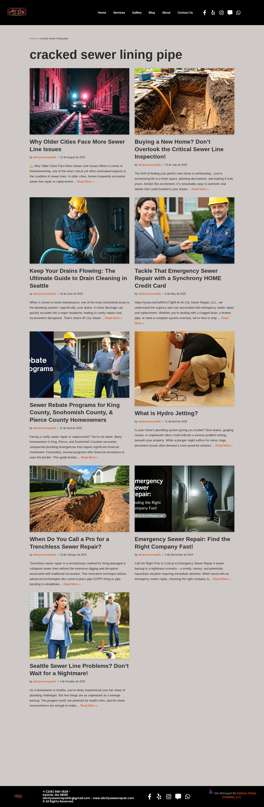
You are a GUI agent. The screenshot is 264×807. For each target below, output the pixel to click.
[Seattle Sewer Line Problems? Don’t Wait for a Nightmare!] (79, 625)
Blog (152, 12)
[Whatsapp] (238, 12)
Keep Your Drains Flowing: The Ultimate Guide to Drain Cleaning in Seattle (78, 278)
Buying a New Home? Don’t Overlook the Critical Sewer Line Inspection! (179, 149)
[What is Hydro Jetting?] (184, 368)
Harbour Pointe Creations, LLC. (239, 795)
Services (119, 12)
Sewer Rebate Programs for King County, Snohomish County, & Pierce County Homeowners (75, 412)
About (166, 12)
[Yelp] (213, 12)
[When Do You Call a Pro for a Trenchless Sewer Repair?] (79, 499)
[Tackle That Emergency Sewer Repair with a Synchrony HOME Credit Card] (184, 230)
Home (102, 12)
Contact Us (185, 12)
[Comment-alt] (230, 12)
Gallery (137, 12)
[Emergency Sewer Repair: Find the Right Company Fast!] (184, 499)
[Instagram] (221, 12)
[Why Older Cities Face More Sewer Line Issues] (79, 101)
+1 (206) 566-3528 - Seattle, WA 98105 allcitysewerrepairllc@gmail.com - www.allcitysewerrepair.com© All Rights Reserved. (88, 796)
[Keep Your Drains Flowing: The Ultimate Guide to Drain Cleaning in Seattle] (79, 230)
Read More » (85, 181)
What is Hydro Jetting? (166, 413)
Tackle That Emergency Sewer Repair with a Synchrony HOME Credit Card (178, 278)
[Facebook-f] (204, 12)
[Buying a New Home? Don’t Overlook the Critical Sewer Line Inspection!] (184, 101)
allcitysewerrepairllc (44, 157)
